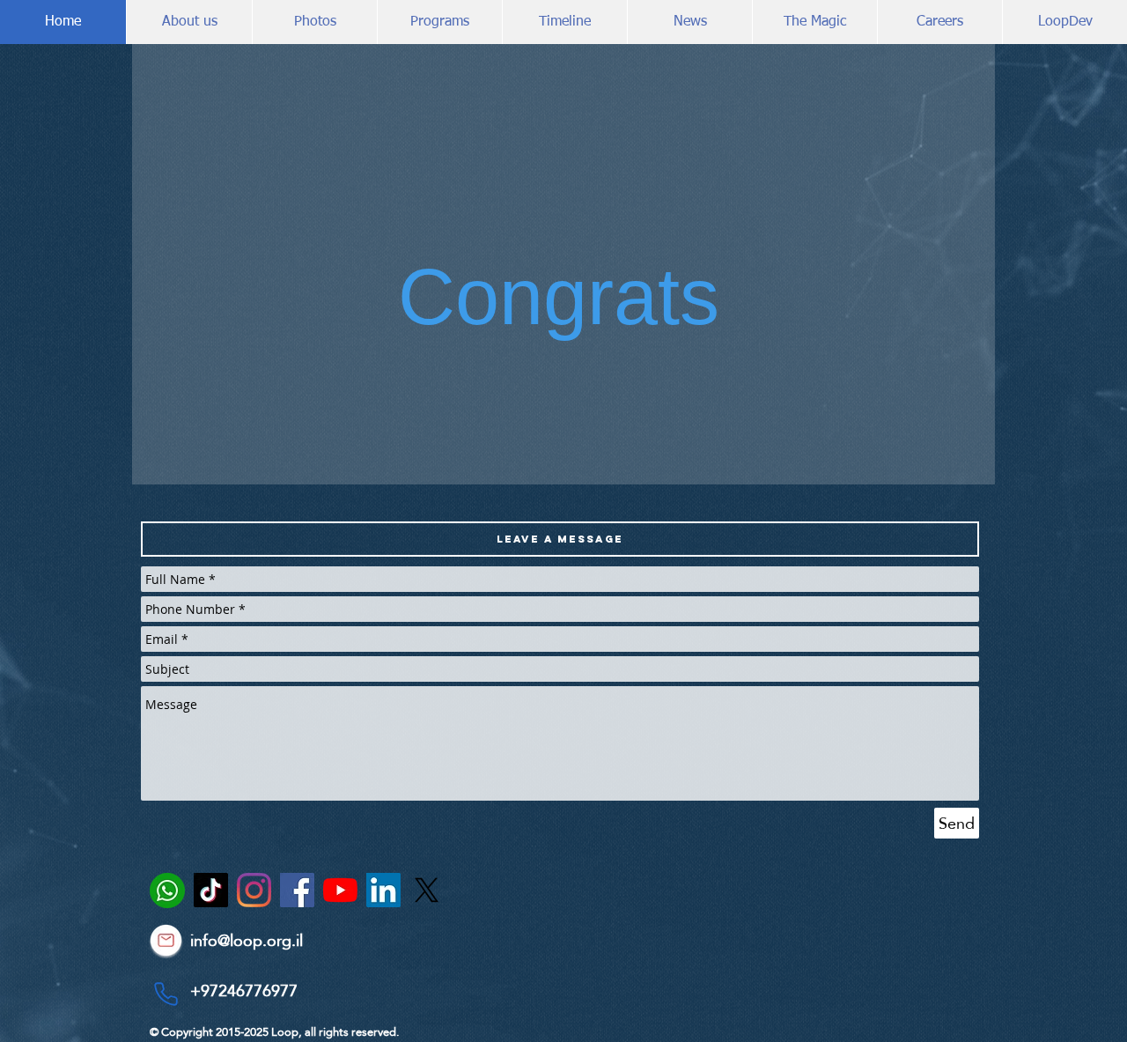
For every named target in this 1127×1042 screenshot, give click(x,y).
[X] (426, 890)
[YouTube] (340, 890)
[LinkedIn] (383, 890)
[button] (560, 539)
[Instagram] (254, 890)
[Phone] (165, 993)
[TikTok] (211, 890)
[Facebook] (297, 890)
